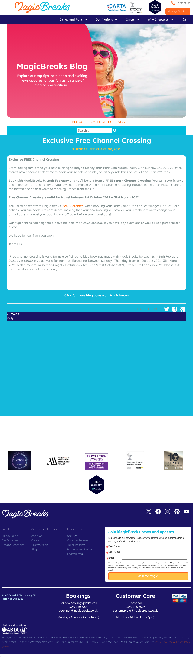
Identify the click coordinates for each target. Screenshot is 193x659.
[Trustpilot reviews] (155, 7)
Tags (120, 122)
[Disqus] (96, 368)
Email (111, 557)
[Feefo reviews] (136, 13)
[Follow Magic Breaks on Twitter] (148, 512)
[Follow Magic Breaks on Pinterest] (177, 512)
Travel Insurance (76, 544)
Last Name (114, 552)
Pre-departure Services (80, 549)
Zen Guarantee (72, 206)
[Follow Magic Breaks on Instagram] (167, 512)
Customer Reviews (77, 540)
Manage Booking (178, 11)
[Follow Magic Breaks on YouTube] (186, 512)
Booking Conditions (13, 544)
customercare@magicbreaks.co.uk (135, 610)
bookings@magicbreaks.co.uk (78, 610)
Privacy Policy (10, 535)
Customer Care (39, 544)
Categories (101, 122)
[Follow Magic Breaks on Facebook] (158, 512)
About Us (36, 535)
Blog (34, 549)
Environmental (75, 553)
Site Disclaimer (10, 540)
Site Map (72, 535)
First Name (114, 546)
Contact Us (183, 3)
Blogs (77, 122)
